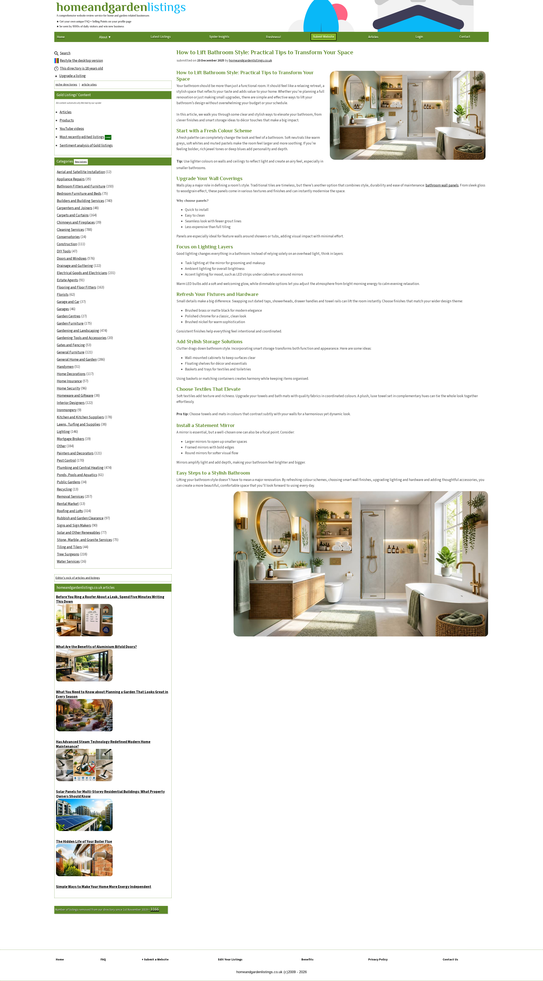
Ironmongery (67, 410)
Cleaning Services (70, 229)
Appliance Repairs (71, 179)
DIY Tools (64, 251)
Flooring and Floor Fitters (76, 287)
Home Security (68, 388)
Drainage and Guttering (75, 265)
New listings (81, 161)
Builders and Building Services (80, 200)
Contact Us (450, 959)
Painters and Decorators (75, 453)
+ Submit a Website (155, 959)
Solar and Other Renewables (78, 532)
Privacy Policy (378, 959)
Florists (63, 294)
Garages (63, 309)
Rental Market (68, 503)
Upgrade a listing (72, 75)
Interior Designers (71, 402)
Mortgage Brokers (70, 438)
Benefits (307, 959)
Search (65, 53)
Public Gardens (68, 482)
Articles (65, 112)
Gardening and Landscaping (78, 330)
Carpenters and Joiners (74, 208)
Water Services (68, 561)
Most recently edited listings (82, 137)
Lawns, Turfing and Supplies (78, 424)
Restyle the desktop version (81, 60)
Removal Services (70, 496)
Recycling (64, 489)
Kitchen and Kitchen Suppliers (80, 417)
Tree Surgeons (68, 554)
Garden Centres (68, 316)
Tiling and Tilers (69, 547)
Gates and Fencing (71, 345)
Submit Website (323, 37)
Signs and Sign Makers (74, 525)
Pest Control (66, 460)
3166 (154, 909)
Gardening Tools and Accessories (81, 338)
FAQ (103, 959)
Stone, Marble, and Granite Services (84, 539)
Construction (67, 244)
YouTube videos (72, 128)
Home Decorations (71, 374)
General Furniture (70, 352)
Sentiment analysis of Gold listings (86, 145)
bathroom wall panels (442, 185)
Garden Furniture (70, 323)
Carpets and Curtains (73, 215)
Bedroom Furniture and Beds (79, 193)
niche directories (66, 85)
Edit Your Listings (230, 959)
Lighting (63, 431)
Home (60, 959)
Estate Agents (67, 280)
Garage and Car (68, 301)
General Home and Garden (77, 359)
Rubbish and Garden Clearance (80, 518)
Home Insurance (69, 381)
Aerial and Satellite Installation (81, 172)
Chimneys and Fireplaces (76, 222)
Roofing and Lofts (70, 511)
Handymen (65, 366)
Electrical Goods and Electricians (82, 273)
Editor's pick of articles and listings (78, 578)
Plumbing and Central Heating (80, 467)
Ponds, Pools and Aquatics (77, 475)
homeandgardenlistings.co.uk (250, 60)
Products (67, 120)
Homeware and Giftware (75, 395)
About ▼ (105, 37)
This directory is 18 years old (81, 68)
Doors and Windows (72, 258)
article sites (89, 85)
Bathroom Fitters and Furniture (81, 186)
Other (61, 446)
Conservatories (68, 237)
